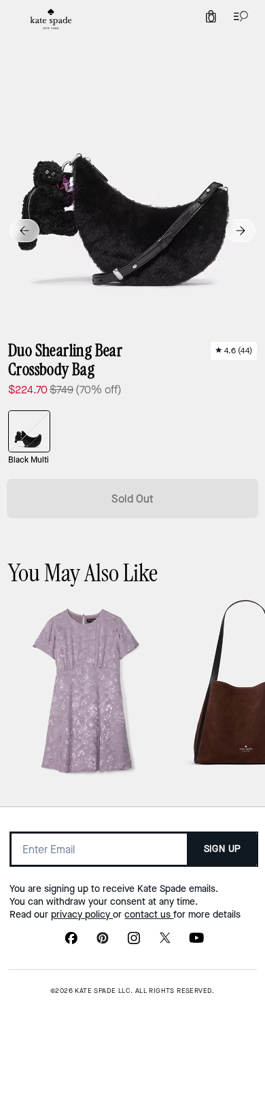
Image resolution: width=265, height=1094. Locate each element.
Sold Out (132, 499)
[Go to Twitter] (165, 942)
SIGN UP (222, 848)
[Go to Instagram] (134, 942)
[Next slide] (240, 230)
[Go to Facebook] (71, 942)
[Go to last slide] (24, 230)
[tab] (51, 19)
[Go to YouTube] (196, 942)
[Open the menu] (238, 16)
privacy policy (82, 914)
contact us (148, 914)
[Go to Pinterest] (102, 942)
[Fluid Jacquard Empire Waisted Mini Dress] (86, 690)
